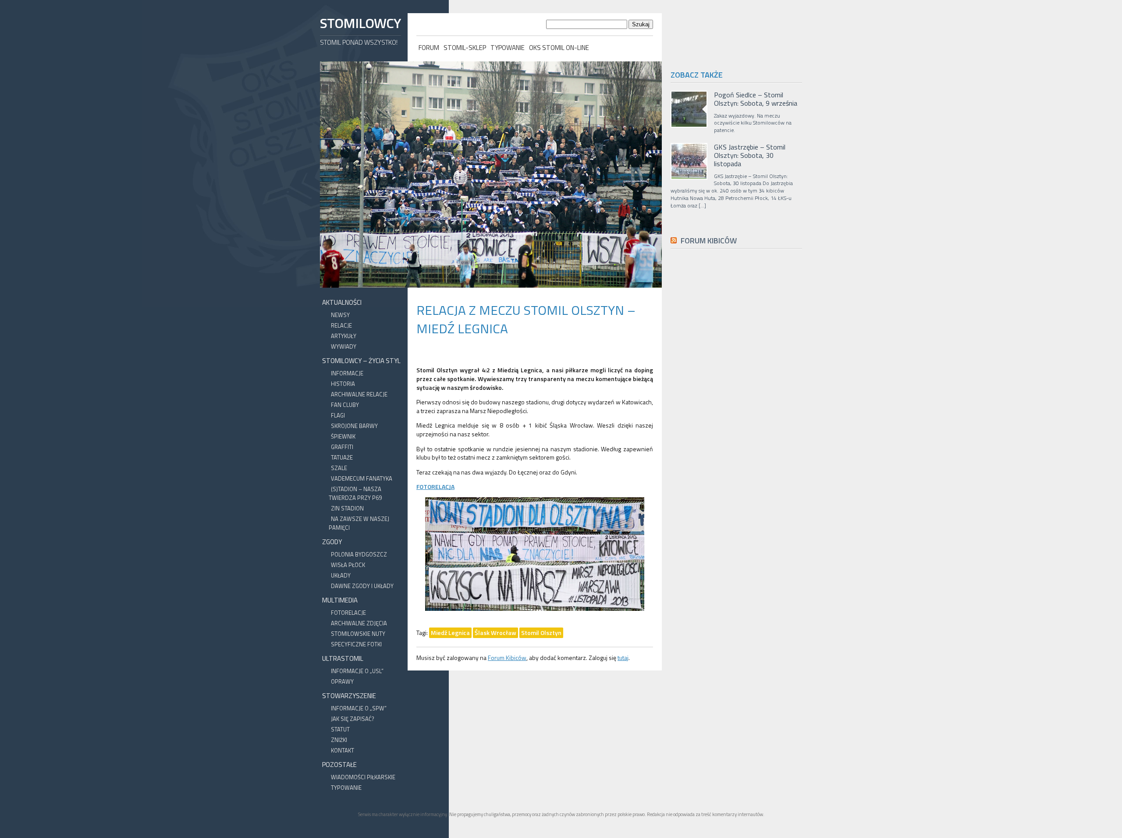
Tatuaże (342, 457)
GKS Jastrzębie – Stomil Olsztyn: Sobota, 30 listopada (749, 155)
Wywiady (343, 346)
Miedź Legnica (450, 632)
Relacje (341, 325)
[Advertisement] (736, 452)
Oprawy (342, 681)
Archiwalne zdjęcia (359, 623)
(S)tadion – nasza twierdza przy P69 (355, 493)
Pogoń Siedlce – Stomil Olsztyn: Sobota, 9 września (755, 99)
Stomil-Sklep (465, 48)
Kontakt (342, 750)
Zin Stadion (347, 508)
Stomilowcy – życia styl (361, 361)
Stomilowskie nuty (358, 633)
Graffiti (342, 446)
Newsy (340, 314)
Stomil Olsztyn (541, 632)
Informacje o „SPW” (359, 708)
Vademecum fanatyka (361, 478)
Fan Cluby (345, 404)
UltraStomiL (342, 658)
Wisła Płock (348, 564)
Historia (343, 383)
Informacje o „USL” (357, 671)
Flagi (338, 415)
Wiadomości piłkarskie (363, 777)
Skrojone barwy (354, 425)
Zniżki (339, 739)
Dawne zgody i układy (362, 585)
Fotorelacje (348, 612)
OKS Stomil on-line (559, 48)
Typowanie (507, 48)
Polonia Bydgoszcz (359, 554)
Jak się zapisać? (352, 718)
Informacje (347, 373)
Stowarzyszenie (349, 696)
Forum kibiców (709, 240)
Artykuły (343, 336)
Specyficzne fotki (356, 644)
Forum (429, 48)
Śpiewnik (343, 436)
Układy (341, 575)
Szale (339, 468)
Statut (340, 729)
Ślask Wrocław (495, 632)
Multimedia (340, 600)
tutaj (623, 657)
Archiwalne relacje (359, 394)
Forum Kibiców (507, 657)
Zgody (332, 542)
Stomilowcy (360, 23)
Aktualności (342, 302)
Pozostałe (339, 765)
